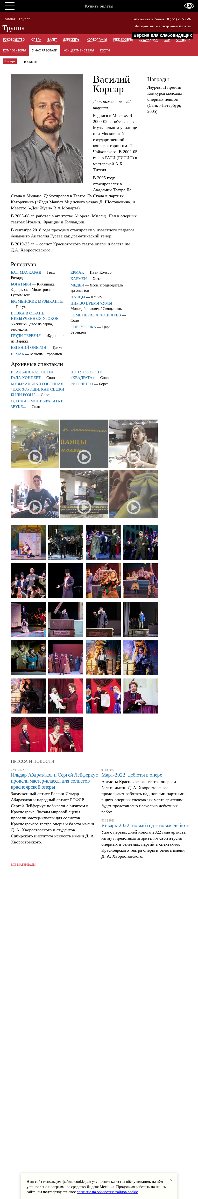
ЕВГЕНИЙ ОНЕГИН (28, 347)
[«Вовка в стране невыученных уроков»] (28, 543)
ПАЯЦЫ (78, 297)
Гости (105, 50)
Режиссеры (123, 39)
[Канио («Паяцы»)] (103, 581)
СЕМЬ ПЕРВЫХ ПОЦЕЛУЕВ (96, 315)
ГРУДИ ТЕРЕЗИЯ (26, 336)
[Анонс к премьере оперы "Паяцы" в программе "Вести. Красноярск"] (133, 494)
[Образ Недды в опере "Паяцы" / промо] (133, 444)
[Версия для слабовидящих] (189, 6)
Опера (36, 39)
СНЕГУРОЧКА (83, 327)
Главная (8, 19)
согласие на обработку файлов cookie (107, 1192)
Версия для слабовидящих (163, 35)
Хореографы (97, 39)
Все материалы (23, 864)
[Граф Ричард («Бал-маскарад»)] (65, 543)
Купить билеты (99, 6)
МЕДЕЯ (77, 285)
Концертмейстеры (79, 50)
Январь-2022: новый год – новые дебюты (146, 825)
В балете (30, 62)
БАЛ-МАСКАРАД (26, 272)
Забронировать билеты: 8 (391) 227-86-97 (161, 19)
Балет (52, 39)
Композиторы (14, 50)
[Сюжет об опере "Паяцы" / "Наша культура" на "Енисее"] (84, 444)
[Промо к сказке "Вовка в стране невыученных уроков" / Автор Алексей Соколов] (35, 444)
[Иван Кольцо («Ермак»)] (28, 581)
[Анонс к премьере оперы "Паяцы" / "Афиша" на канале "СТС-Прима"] (84, 494)
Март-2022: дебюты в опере (131, 775)
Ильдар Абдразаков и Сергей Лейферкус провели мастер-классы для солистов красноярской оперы (54, 781)
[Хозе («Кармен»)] (103, 658)
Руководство (14, 39)
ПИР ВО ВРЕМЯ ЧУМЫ (91, 303)
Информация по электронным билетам (163, 26)
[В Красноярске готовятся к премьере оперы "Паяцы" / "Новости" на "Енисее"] (35, 494)
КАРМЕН (79, 279)
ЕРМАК (17, 354)
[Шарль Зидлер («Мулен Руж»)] (65, 696)
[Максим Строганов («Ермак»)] (28, 658)
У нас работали (44, 50)
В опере (9, 61)
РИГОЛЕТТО (82, 384)
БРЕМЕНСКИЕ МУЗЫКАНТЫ (37, 301)
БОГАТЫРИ (21, 284)
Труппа (24, 19)
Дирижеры (71, 39)
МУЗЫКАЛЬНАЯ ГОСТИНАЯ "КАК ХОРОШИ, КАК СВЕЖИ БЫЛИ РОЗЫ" (37, 389)
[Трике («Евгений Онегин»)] (65, 658)
